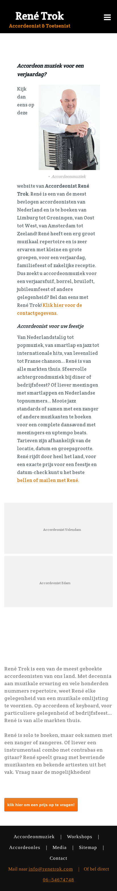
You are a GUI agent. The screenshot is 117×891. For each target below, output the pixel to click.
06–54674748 (58, 879)
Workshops (80, 836)
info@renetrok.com (51, 869)
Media (60, 847)
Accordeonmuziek (35, 836)
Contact (58, 858)
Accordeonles (25, 847)
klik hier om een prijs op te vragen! (41, 804)
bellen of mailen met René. (48, 480)
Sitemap (89, 847)
